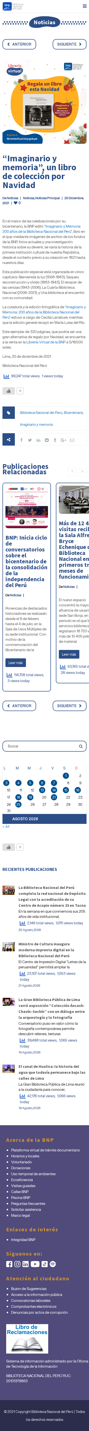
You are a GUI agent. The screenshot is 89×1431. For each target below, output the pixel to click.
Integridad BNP (23, 1239)
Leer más (16, 662)
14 (54, 790)
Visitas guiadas (23, 1185)
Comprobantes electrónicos (33, 1306)
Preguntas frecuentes (28, 1203)
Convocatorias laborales (30, 1300)
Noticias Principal (47, 198)
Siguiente (67, 44)
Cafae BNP (19, 1191)
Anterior (21, 44)
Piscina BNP (20, 1197)
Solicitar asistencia (26, 1209)
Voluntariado (21, 1162)
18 (18, 797)
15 (65, 790)
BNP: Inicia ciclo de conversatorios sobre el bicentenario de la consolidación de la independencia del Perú (26, 561)
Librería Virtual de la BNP (46, 342)
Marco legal (20, 1215)
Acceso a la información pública (36, 1294)
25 (18, 804)
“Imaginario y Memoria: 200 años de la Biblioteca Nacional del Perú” (41, 228)
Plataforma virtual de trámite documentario (45, 1150)
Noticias (12, 198)
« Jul (5, 826)
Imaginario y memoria (36, 424)
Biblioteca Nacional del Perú (41, 412)
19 (30, 797)
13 (42, 790)
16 (77, 790)
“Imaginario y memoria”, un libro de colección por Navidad (39, 172)
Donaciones (20, 1167)
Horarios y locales (25, 1156)
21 (54, 797)
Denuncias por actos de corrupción (39, 1312)
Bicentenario (73, 412)
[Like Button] (8, 391)
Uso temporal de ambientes (33, 1173)
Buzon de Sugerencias (28, 1288)
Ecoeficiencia (22, 1179)
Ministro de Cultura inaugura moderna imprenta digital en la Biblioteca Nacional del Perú (46, 949)
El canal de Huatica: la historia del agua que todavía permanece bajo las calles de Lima (52, 1072)
